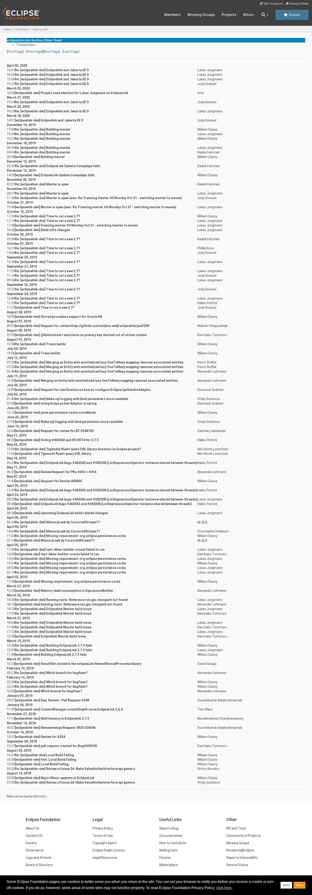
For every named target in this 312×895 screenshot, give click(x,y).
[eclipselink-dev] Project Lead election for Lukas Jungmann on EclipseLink (71, 93)
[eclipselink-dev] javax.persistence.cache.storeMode (55, 412)
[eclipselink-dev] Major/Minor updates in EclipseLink (54, 778)
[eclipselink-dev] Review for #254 (40, 737)
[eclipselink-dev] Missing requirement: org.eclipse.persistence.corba (67, 581)
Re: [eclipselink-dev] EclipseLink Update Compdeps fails (57, 166)
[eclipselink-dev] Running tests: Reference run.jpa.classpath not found (68, 604)
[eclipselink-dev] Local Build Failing (42, 764)
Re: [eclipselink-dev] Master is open (42, 184)
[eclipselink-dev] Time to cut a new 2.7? (44, 307)
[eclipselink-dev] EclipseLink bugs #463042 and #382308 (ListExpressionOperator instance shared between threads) (103, 504)
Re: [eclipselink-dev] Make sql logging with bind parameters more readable (71, 399)
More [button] (247, 14)
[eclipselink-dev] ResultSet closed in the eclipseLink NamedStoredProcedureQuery (78, 664)
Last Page (70, 51)
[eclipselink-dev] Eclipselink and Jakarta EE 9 (49, 120)
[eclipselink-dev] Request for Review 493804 (48, 481)
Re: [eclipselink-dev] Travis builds (40, 344)
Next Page (51, 51)
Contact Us (34, 835)
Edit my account (273, 3)
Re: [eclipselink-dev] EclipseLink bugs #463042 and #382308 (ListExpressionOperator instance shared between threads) (106, 463)
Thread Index (25, 45)
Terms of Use (103, 835)
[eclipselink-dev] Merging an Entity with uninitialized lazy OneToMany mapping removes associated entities (96, 380)
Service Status (237, 865)
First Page (15, 51)
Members (172, 14)
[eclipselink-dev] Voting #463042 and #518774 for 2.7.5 (57, 440)
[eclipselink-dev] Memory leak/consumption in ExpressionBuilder (64, 590)
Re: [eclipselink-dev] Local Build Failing (44, 755)
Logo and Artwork (38, 857)
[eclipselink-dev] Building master (40, 157)
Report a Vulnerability (242, 857)
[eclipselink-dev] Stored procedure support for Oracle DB (58, 317)
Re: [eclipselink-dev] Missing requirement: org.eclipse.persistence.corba (70, 536)
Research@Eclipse (240, 850)
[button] (264, 14)
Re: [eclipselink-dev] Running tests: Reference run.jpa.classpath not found (71, 600)
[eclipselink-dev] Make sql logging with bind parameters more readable (69, 422)
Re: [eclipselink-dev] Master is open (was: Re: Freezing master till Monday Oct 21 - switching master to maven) (98, 198)
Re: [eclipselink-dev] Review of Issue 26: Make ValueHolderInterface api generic (75, 769)
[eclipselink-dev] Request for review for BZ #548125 (54, 431)
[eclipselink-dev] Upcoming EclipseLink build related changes (61, 513)
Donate (294, 15)
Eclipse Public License (109, 850)
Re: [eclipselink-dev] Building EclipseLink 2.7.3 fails (53, 645)
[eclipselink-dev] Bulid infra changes (42, 230)
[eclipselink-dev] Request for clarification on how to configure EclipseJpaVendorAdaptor (83, 390)
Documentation (170, 835)
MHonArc (40, 796)
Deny (286, 885)
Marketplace (168, 865)
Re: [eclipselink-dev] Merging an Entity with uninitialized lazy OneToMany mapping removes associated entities (99, 362)
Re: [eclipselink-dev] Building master (42, 129)
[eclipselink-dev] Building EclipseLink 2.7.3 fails (51, 654)
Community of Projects (243, 835)
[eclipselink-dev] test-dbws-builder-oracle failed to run (57, 554)
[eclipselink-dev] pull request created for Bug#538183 (56, 746)
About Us (32, 828)
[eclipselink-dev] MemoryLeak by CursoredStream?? (55, 540)
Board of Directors (39, 865)
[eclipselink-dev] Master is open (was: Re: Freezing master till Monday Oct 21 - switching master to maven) (95, 207)
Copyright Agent (104, 843)
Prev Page (34, 51)
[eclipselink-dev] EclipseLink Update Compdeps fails (55, 175)
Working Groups (201, 14)
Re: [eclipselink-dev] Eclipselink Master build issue (53, 609)
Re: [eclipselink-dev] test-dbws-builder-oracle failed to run (60, 549)
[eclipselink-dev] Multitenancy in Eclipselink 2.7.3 (52, 718)
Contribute (21, 29)
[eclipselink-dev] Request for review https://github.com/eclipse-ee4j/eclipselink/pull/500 (82, 326)
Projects (229, 14)
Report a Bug (168, 828)
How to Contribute (172, 843)
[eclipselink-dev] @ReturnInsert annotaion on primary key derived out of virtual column (81, 335)
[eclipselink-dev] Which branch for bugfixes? (48, 691)
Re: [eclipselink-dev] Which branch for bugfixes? (51, 673)
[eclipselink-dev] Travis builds (38, 353)
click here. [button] (224, 888)
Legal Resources (105, 857)
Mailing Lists (40, 29)
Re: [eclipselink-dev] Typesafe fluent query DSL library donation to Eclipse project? (78, 449)
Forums (165, 857)
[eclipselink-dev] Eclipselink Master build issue (50, 636)
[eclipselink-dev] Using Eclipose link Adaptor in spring (56, 403)
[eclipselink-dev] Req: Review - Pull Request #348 (52, 700)
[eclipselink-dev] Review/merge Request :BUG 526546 (55, 727)
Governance (34, 850)
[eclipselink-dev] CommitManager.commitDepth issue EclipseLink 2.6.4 (69, 709)
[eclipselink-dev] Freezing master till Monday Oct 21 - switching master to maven (76, 225)
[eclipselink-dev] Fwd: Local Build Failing (45, 759)
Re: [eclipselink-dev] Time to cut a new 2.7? (47, 216)
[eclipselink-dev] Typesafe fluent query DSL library (53, 453)
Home (7, 29)
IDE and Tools (236, 828)
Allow (299, 885)
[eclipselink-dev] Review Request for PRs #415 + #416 (55, 472)
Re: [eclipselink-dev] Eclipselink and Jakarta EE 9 (52, 70)
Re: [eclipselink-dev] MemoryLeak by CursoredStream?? (57, 522)
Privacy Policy (103, 828)
